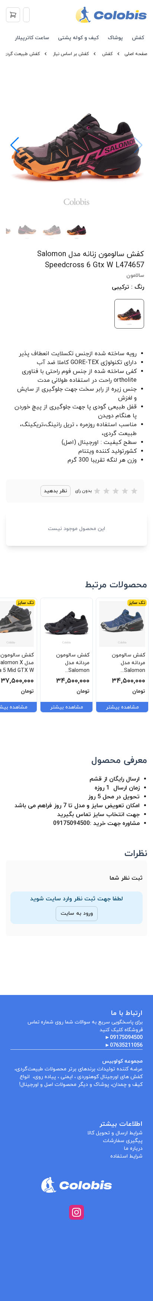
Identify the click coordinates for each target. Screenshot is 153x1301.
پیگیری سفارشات (123, 1140)
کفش (138, 37)
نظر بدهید (55, 491)
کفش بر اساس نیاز (71, 54)
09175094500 (126, 1037)
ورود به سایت (77, 913)
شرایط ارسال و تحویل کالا (115, 1133)
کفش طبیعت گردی (21, 54)
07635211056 (126, 1045)
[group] (76, 145)
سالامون (135, 275)
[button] (15, 145)
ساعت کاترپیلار (32, 37)
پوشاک (115, 37)
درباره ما (133, 1148)
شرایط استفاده (126, 1156)
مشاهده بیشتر (122, 707)
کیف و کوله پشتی (78, 37)
